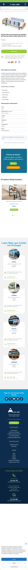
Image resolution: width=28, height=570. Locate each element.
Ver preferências (14, 566)
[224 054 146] (5, 277)
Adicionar (14, 51)
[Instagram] (10, 399)
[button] (26, 543)
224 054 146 (11, 277)
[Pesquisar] (25, 8)
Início (2, 11)
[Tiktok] (21, 399)
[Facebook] (6, 399)
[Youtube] (14, 399)
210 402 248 (11, 377)
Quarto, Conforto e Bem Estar (11, 11)
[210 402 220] (5, 311)
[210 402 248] (5, 377)
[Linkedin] (17, 399)
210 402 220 (11, 310)
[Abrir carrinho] (25, 4)
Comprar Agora (14, 209)
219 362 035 (11, 344)
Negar (14, 563)
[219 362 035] (5, 344)
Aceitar (14, 559)
